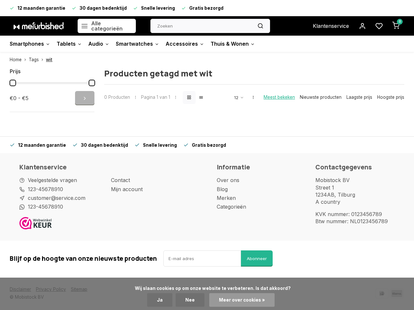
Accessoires (182, 43)
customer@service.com (56, 198)
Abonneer (257, 258)
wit (49, 59)
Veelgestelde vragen (52, 180)
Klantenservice (331, 26)
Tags (34, 59)
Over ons (228, 180)
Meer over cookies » (242, 300)
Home (16, 59)
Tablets (66, 43)
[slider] (12, 83)
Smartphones (27, 43)
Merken (226, 198)
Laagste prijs (359, 97)
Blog (222, 189)
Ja (160, 300)
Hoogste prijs (390, 97)
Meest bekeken (279, 97)
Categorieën (231, 206)
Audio (95, 43)
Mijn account (127, 189)
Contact (120, 180)
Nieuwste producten (321, 97)
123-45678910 (45, 189)
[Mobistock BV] (39, 26)
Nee (190, 300)
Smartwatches (134, 43)
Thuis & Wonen (230, 43)
